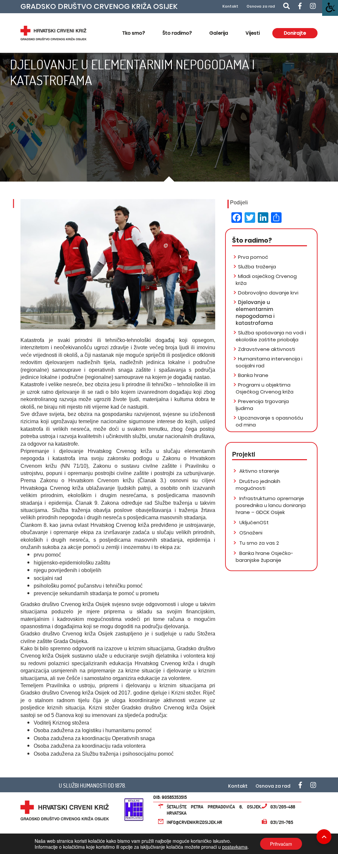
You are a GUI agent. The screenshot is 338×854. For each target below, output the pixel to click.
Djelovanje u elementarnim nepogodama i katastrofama (255, 312)
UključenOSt (253, 522)
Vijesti (253, 33)
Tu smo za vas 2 (258, 542)
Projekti (243, 454)
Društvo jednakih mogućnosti (258, 485)
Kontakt (230, 6)
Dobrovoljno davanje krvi (268, 292)
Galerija (218, 33)
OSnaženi (250, 532)
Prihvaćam (281, 843)
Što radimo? (177, 33)
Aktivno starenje (258, 470)
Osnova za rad (261, 6)
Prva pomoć (253, 257)
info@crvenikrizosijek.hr (194, 822)
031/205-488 (282, 806)
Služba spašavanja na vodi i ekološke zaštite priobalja (271, 336)
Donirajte (295, 33)
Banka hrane (253, 375)
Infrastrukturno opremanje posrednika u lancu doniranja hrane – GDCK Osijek (271, 505)
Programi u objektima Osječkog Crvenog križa (264, 388)
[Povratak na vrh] (324, 836)
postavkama (235, 847)
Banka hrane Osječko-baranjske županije (264, 557)
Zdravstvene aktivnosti (266, 349)
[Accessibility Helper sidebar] (330, 8)
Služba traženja (257, 266)
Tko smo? (133, 33)
